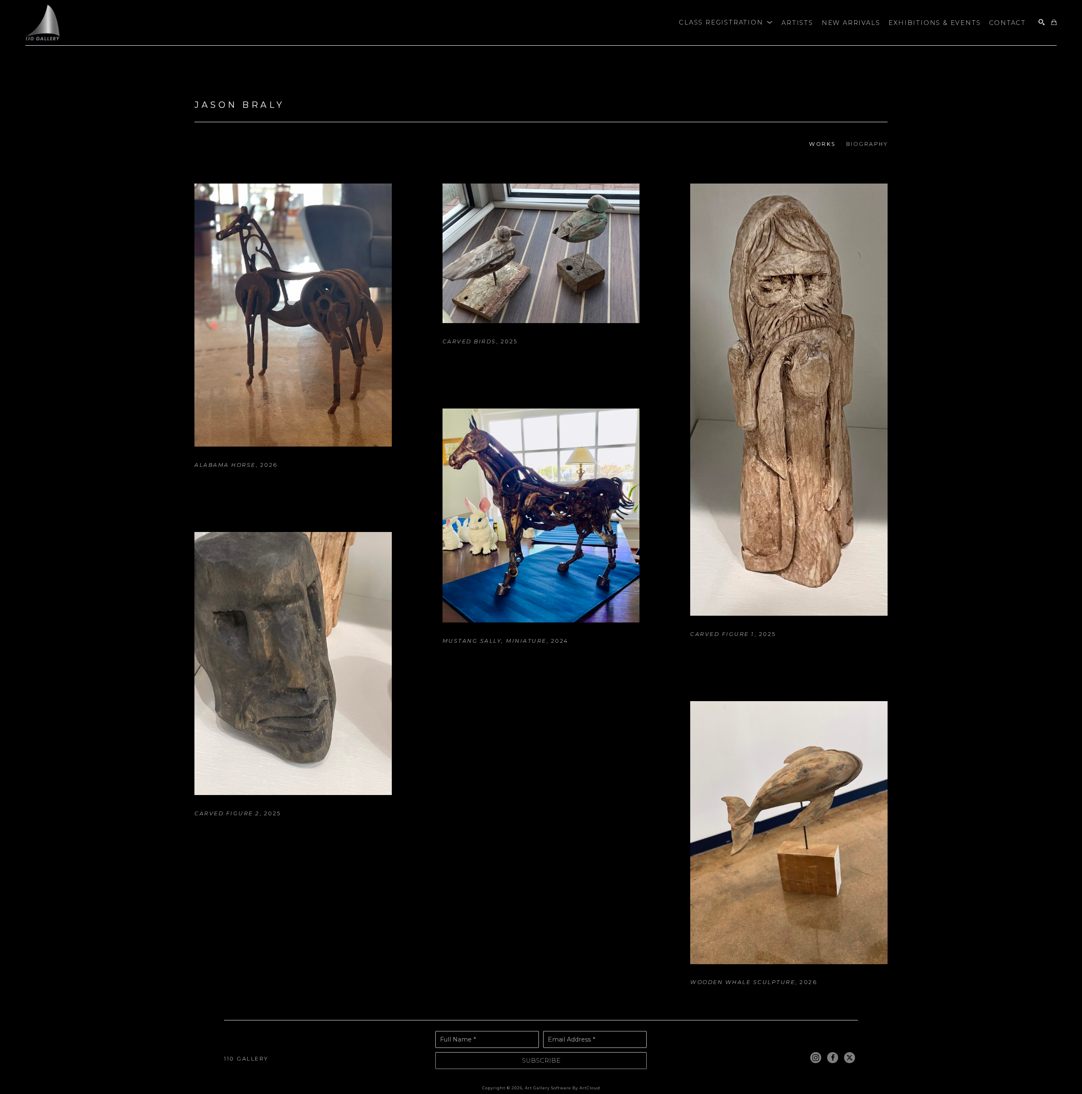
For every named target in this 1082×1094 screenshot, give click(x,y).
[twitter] (849, 1057)
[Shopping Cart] (1054, 22)
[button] (726, 22)
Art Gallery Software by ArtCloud (562, 1088)
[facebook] (832, 1057)
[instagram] (815, 1057)
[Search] (1041, 22)
